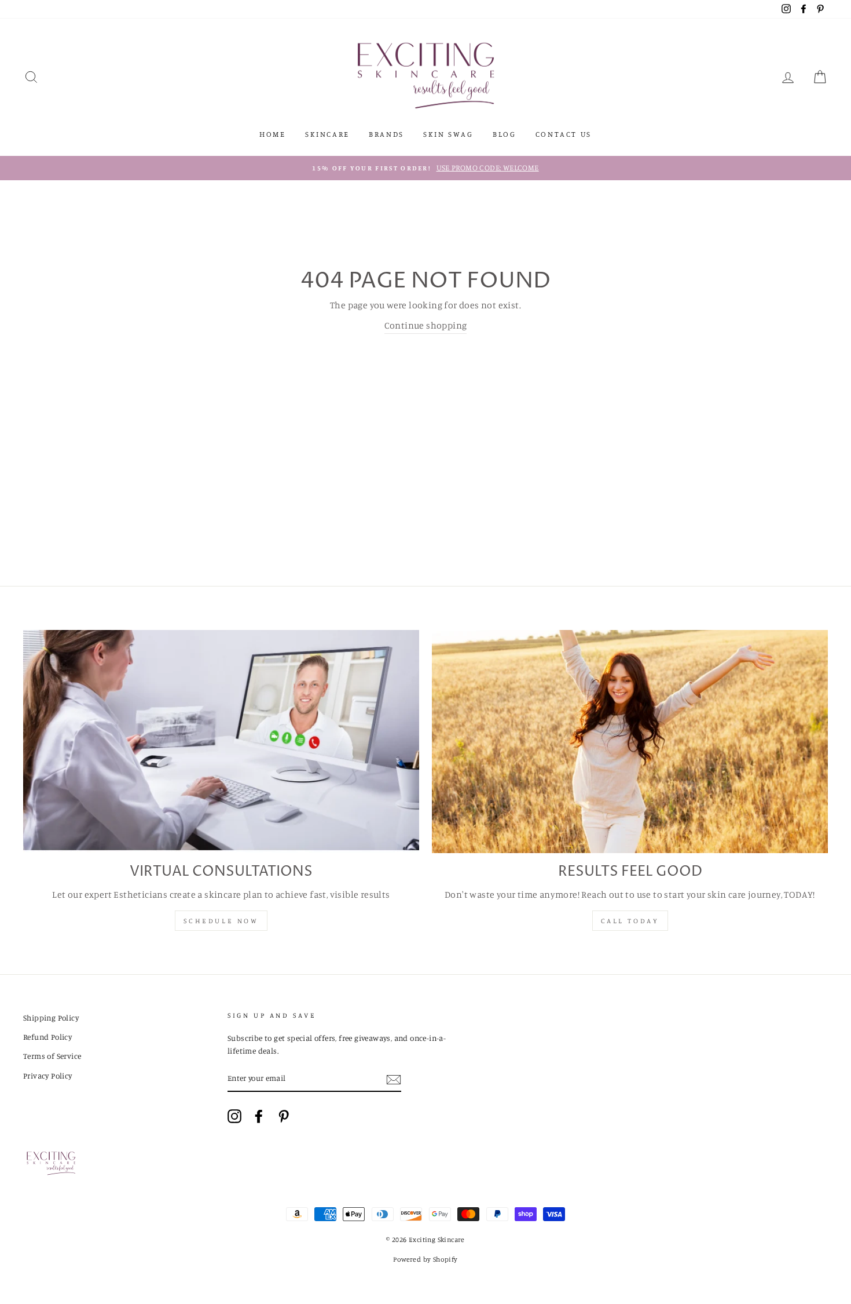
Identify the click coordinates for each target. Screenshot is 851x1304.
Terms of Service (52, 1056)
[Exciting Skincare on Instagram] (234, 1116)
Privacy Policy (47, 1075)
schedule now (221, 920)
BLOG (504, 134)
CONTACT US (563, 134)
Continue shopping (425, 325)
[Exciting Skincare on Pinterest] (284, 1116)
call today (630, 920)
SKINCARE (327, 134)
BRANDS (386, 134)
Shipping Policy (51, 1017)
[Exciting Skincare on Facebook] (259, 1116)
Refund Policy (47, 1036)
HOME (272, 134)
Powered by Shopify (425, 1259)
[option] (425, 168)
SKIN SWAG (448, 134)
